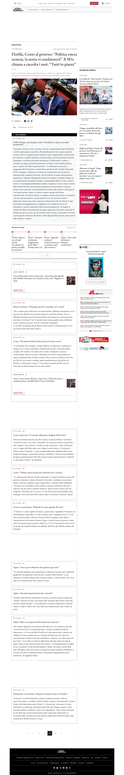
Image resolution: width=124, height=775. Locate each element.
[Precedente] (41, 255)
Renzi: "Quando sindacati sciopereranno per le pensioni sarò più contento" (52, 242)
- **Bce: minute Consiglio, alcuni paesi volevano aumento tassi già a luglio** (94, 317)
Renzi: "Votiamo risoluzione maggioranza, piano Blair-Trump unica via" (35, 242)
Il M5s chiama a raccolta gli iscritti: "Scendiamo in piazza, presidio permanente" (18, 243)
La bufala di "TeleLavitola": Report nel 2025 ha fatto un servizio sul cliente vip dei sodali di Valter (95, 81)
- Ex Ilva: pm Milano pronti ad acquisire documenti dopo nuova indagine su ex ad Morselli (95, 326)
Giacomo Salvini (85, 140)
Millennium (51, 3)
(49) (111, 160)
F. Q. (14, 69)
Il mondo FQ (70, 3)
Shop (64, 3)
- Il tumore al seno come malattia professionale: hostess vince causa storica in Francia (94, 307)
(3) (111, 119)
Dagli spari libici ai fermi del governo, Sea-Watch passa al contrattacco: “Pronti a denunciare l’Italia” (90, 152)
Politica (16, 45)
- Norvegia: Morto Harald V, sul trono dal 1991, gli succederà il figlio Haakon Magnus (95, 303)
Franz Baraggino (86, 160)
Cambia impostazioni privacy (55, 757)
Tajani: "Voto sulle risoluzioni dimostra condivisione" (68, 241)
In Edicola (40, 3)
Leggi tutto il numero (96, 282)
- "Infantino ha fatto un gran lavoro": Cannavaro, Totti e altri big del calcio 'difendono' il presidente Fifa (95, 321)
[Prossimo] (47, 255)
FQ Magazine (58, 3)
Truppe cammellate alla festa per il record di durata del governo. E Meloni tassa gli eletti (90, 132)
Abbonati (94, 3)
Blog (45, 3)
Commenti (17, 121)
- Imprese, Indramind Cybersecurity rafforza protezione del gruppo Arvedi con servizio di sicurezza (94, 312)
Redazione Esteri (86, 182)
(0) (111, 182)
